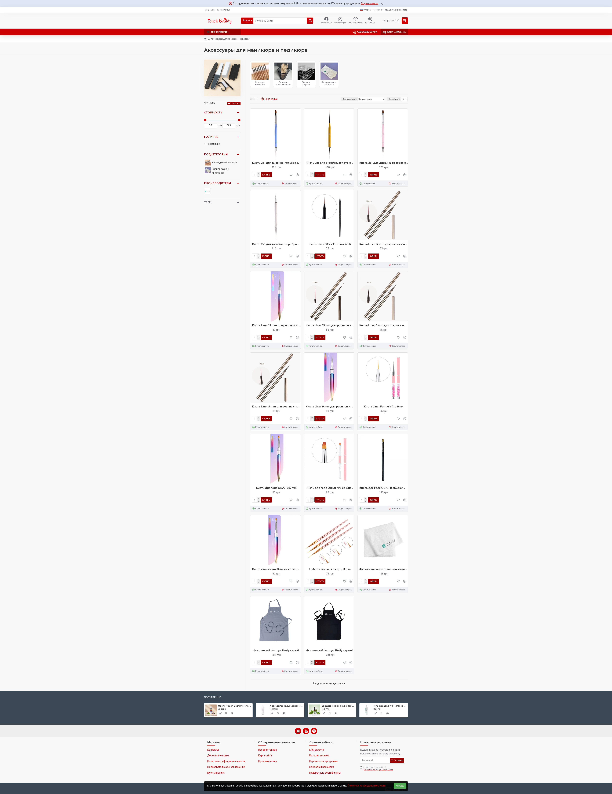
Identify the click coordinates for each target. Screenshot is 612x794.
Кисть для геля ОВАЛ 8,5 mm (276, 487)
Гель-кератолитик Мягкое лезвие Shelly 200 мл (390, 706)
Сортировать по (349, 99)
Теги (207, 202)
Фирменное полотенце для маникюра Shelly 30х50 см (383, 569)
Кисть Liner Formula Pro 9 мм (383, 406)
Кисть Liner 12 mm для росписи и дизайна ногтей (383, 244)
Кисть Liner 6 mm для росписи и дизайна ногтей (383, 325)
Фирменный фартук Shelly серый (276, 650)
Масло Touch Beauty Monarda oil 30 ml (234, 706)
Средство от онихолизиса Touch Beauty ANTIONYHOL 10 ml (338, 706)
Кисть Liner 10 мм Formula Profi (330, 244)
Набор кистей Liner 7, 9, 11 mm (330, 569)
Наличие (211, 136)
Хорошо (400, 786)
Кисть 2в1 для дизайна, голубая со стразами (276, 162)
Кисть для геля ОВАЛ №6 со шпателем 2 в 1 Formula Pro (330, 487)
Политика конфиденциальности (366, 785)
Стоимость (213, 112)
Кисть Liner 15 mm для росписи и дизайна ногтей (330, 325)
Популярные (212, 697)
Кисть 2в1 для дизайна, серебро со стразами (276, 244)
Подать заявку (369, 3)
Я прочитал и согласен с (378, 768)
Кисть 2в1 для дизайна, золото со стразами (330, 162)
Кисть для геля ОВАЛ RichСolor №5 (383, 487)
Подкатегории (216, 154)
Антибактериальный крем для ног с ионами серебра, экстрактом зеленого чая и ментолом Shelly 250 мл (286, 706)
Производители (217, 183)
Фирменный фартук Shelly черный (329, 650)
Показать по (394, 99)
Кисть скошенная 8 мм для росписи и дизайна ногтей (276, 569)
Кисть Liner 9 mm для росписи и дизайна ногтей (276, 406)
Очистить (235, 103)
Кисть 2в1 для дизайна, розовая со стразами (383, 162)
